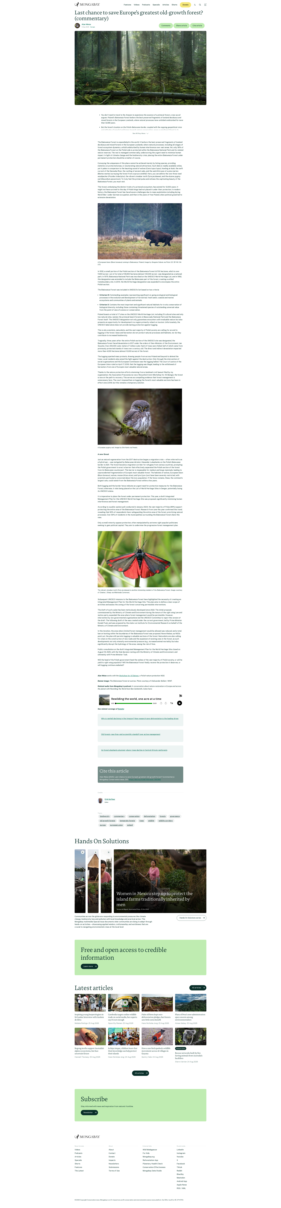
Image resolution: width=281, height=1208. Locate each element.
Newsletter (88, 1112)
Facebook (181, 1164)
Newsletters (114, 1164)
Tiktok (179, 1167)
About (111, 1150)
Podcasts (146, 5)
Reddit (179, 1171)
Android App (182, 1181)
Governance (175, 816)
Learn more (88, 966)
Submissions (114, 1167)
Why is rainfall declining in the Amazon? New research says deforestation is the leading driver (140, 719)
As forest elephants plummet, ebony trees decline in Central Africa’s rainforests (134, 750)
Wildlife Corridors (166, 821)
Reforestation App (150, 1160)
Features (127, 5)
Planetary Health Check (153, 1164)
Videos (137, 5)
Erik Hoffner (110, 799)
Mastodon (181, 1178)
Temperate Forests (127, 821)
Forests (163, 816)
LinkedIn (180, 1150)
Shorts (174, 5)
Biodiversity (105, 816)
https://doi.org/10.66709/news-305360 (145, 780)
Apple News (182, 1185)
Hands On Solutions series (190, 918)
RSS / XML (181, 1188)
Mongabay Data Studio (152, 1171)
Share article (181, 26)
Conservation (134, 816)
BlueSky (180, 1174)
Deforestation (149, 816)
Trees (141, 821)
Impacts (112, 1160)
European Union (116, 825)
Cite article (197, 26)
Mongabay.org (149, 1157)
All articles (196, 988)
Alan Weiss (86, 24)
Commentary (119, 816)
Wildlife (151, 821)
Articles (165, 5)
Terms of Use (114, 1171)
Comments (165, 26)
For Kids (146, 1153)
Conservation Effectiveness (154, 1167)
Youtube (180, 1157)
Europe (92, 27)
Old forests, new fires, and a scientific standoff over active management (130, 734)
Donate (185, 5)
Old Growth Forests (107, 821)
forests (121, 709)
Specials (156, 5)
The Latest (79, 1171)
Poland (130, 825)
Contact (112, 1153)
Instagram (181, 1153)
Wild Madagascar (150, 1150)
